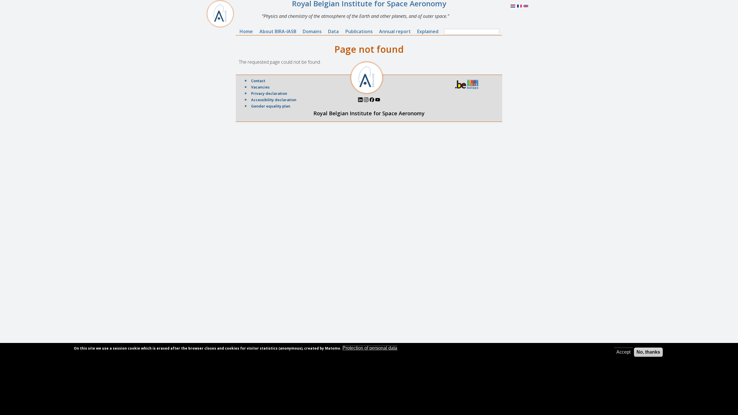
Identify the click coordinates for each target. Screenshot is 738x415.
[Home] (222, 14)
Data (333, 31)
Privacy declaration (269, 93)
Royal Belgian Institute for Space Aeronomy (369, 113)
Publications (359, 31)
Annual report (395, 31)
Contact (258, 80)
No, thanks (648, 352)
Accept (623, 352)
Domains (312, 31)
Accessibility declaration (273, 99)
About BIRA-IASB (277, 31)
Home (246, 31)
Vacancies (260, 87)
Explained (427, 31)
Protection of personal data (369, 348)
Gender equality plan (270, 106)
